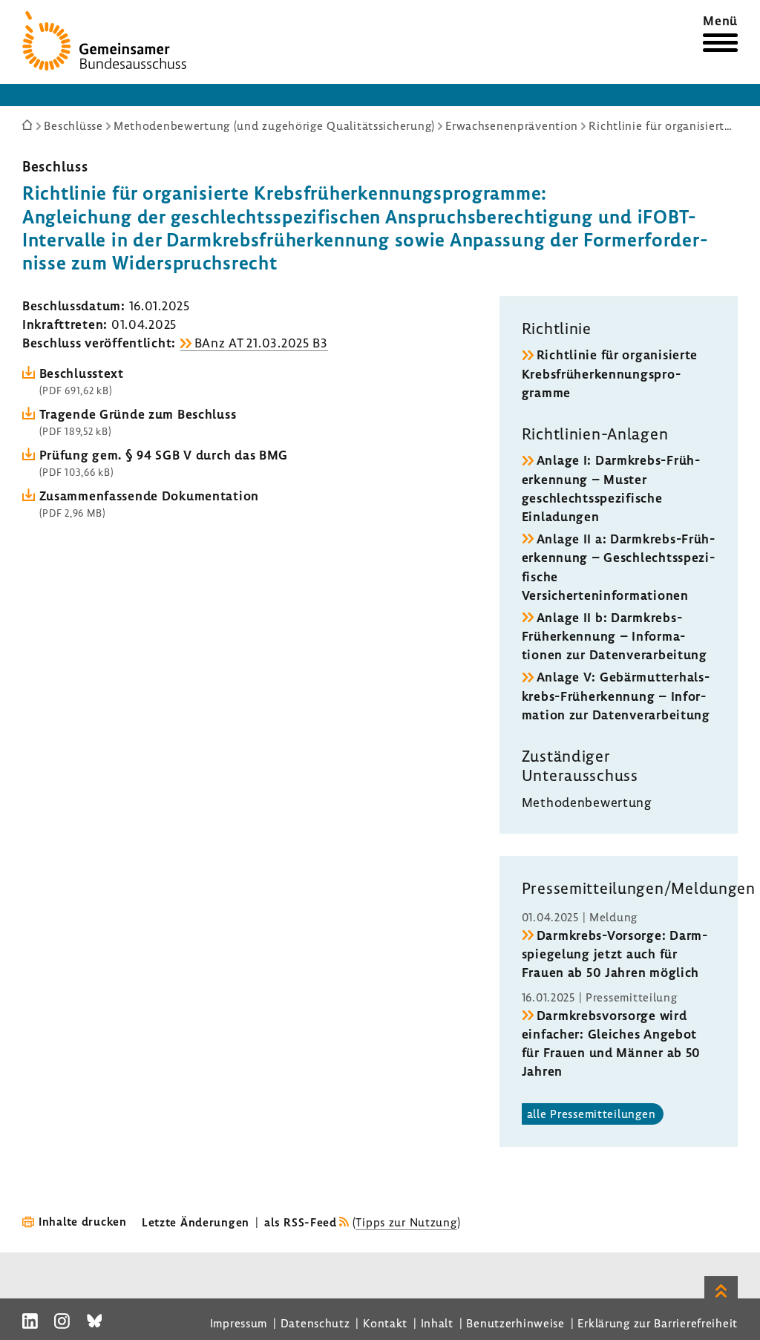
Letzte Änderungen (195, 1222)
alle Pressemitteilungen (591, 1113)
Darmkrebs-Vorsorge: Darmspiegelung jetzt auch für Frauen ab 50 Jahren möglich (614, 953)
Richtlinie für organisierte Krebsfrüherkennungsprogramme (610, 373)
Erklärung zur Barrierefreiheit (657, 1323)
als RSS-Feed (300, 1222)
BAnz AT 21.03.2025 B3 (261, 342)
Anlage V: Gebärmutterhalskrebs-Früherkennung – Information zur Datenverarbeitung (616, 695)
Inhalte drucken (83, 1221)
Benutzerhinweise (515, 1323)
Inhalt (437, 1323)
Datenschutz (315, 1323)
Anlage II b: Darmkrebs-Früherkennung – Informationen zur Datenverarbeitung (614, 635)
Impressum (238, 1323)
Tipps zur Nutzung (406, 1222)
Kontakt (385, 1323)
